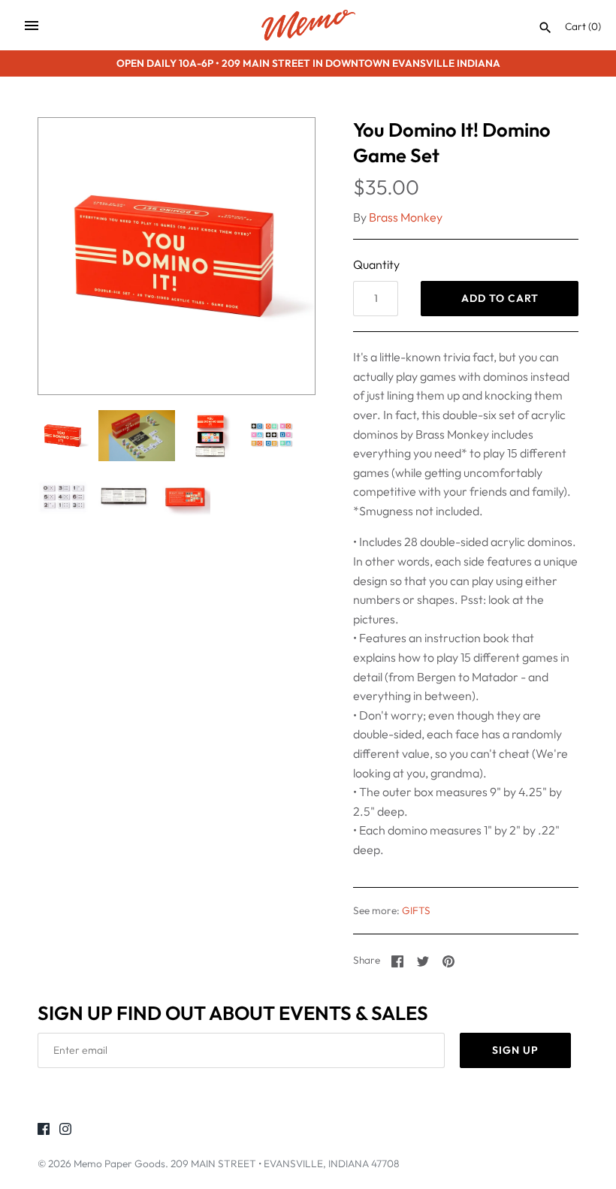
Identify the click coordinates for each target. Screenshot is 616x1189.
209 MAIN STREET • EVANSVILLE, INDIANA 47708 (285, 1163)
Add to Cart (500, 298)
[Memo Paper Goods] (308, 25)
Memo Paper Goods (119, 1163)
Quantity (376, 264)
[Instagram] (65, 1131)
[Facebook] (44, 1131)
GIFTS (416, 910)
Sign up (515, 1050)
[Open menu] (31, 25)
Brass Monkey (405, 217)
